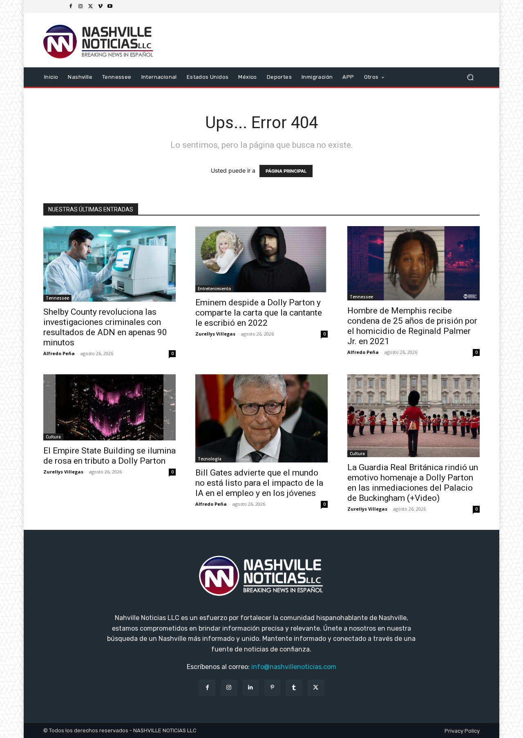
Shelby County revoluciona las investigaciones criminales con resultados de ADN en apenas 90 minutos (105, 327)
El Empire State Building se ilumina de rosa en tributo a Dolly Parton (109, 456)
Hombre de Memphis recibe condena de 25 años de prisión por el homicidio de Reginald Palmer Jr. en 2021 (412, 326)
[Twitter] (90, 6)
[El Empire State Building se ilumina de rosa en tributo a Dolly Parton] (109, 407)
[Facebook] (71, 6)
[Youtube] (110, 6)
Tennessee (57, 298)
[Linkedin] (251, 688)
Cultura (53, 437)
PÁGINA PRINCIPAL (286, 171)
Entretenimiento (214, 288)
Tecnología (209, 459)
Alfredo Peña (59, 353)
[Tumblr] (294, 688)
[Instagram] (80, 6)
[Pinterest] (272, 688)
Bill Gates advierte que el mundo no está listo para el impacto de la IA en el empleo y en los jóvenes (259, 483)
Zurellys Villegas (215, 334)
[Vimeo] (100, 6)
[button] (470, 77)
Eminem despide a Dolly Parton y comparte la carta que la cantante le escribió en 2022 (258, 313)
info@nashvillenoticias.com (293, 667)
